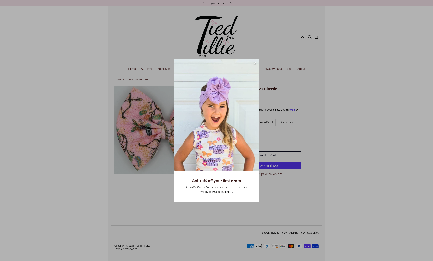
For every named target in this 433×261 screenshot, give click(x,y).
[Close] (254, 63)
